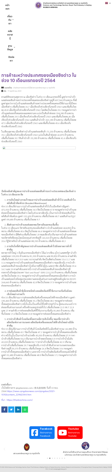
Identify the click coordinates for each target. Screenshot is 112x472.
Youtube (73, 429)
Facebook (46, 429)
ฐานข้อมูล (10, 47)
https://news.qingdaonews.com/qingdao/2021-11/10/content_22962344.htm (28, 393)
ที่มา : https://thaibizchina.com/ (17, 400)
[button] (4, 449)
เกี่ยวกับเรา (9, 20)
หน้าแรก (7, 7)
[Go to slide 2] (49, 458)
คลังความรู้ (10, 34)
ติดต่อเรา (11, 58)
